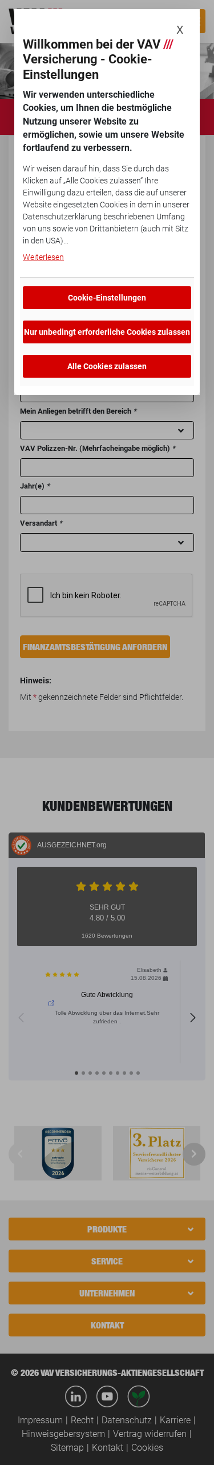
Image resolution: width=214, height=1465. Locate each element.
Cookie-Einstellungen (107, 297)
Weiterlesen (43, 257)
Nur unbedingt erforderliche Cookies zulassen (107, 332)
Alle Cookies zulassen (107, 366)
